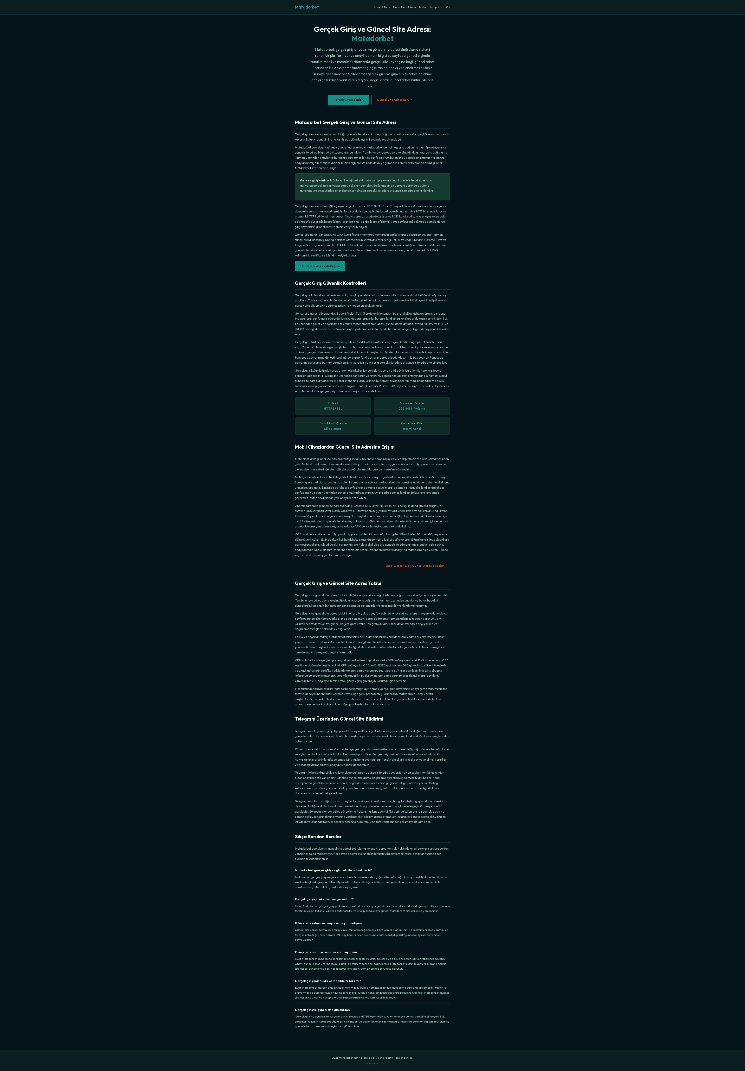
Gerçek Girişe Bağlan (348, 100)
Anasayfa (372, 1063)
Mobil (422, 7)
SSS (447, 7)
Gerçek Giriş (382, 7)
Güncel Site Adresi (404, 7)
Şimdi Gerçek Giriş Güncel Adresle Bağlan (414, 566)
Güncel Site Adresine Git (394, 100)
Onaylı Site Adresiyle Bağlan (320, 266)
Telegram (436, 7)
